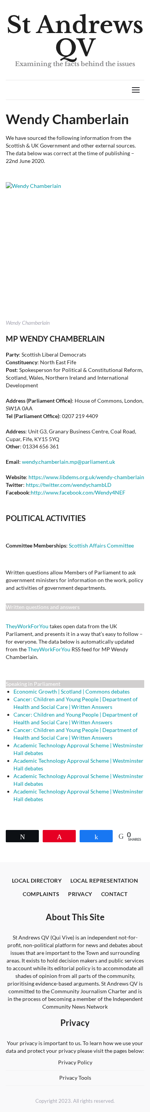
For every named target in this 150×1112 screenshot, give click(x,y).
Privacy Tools (75, 1077)
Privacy (80, 894)
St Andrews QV (75, 36)
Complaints (41, 894)
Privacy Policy (75, 1062)
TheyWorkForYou (27, 626)
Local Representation (104, 880)
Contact (114, 894)
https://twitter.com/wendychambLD (69, 484)
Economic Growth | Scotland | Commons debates (71, 691)
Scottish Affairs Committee (101, 545)
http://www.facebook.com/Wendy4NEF (78, 492)
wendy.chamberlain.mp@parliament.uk (68, 461)
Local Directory (37, 880)
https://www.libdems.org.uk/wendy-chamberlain (86, 477)
